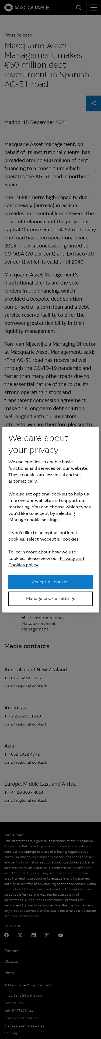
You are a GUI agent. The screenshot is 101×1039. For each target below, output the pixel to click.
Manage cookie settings (50, 598)
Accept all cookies (50, 582)
